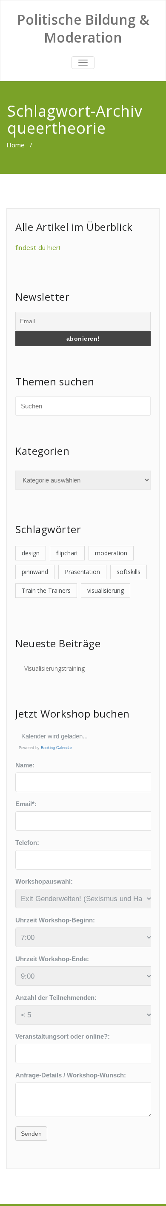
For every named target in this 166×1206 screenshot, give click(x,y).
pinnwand (35, 572)
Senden (31, 1133)
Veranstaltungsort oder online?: (62, 1036)
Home (15, 145)
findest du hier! (37, 247)
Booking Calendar (56, 748)
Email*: (26, 803)
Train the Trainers (46, 590)
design (31, 553)
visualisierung (105, 590)
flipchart (67, 553)
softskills (128, 572)
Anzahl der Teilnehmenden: (56, 997)
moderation (111, 553)
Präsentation (82, 572)
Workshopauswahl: (44, 881)
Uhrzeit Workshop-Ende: (52, 958)
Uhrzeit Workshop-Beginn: (55, 920)
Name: (24, 765)
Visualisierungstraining (54, 668)
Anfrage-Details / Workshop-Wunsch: (70, 1075)
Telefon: (27, 842)
